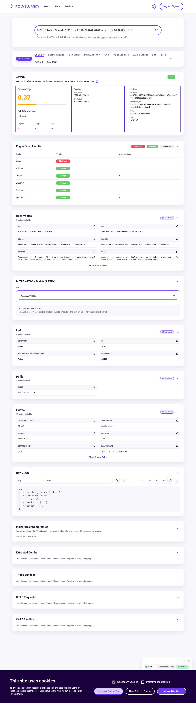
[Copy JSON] (170, 481)
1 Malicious (138, 146)
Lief (154, 55)
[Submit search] (157, 30)
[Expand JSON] (157, 481)
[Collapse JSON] (163, 481)
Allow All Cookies (171, 691)
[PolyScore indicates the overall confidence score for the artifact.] (29, 89)
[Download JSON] (177, 481)
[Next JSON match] (150, 481)
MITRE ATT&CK (92, 55)
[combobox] (95, 30)
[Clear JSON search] (124, 481)
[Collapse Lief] (178, 332)
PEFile (163, 55)
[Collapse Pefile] (178, 378)
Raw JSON (52, 62)
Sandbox (69, 6)
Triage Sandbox (121, 55)
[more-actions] (178, 58)
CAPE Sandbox (140, 55)
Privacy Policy (16, 694)
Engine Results (56, 55)
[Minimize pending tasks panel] (184, 661)
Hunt (57, 6)
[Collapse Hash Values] (178, 218)
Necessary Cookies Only (108, 691)
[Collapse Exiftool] (178, 412)
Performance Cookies (158, 682)
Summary (39, 55)
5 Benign (152, 146)
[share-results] (171, 58)
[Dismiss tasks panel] (188, 661)
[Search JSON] (117, 481)
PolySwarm (23, 6)
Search (46, 6)
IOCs (106, 55)
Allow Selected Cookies (140, 691)
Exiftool (39, 62)
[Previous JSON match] (143, 481)
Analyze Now (24, 59)
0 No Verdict (167, 146)
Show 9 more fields (98, 457)
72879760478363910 (166, 667)
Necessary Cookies (127, 682)
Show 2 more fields (98, 266)
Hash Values (74, 55)
